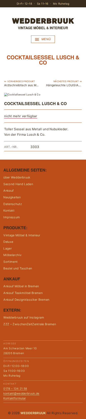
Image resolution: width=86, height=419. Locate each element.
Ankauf (8, 190)
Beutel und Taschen (17, 268)
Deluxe (8, 241)
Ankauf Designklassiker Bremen (26, 299)
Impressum (11, 217)
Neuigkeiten (12, 197)
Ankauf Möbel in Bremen (21, 286)
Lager (7, 248)
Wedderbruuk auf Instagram (23, 317)
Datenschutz (12, 204)
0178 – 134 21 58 (15, 388)
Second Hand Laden (18, 184)
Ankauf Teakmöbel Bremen (22, 293)
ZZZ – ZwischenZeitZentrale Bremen (29, 324)
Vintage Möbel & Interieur (21, 235)
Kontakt (8, 210)
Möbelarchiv (12, 255)
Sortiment (10, 261)
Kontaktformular (14, 398)
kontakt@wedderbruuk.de (21, 393)
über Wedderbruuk (16, 177)
